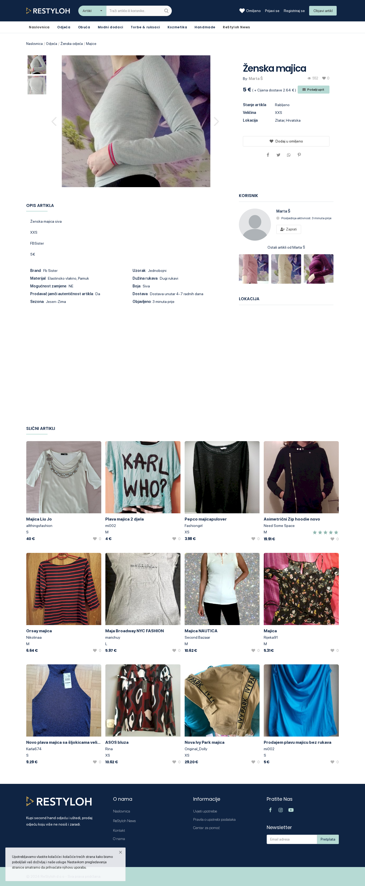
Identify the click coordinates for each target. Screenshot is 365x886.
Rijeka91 (271, 637)
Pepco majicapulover (206, 519)
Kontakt (119, 830)
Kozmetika (177, 27)
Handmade (205, 27)
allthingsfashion (39, 525)
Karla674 (34, 749)
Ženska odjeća (71, 44)
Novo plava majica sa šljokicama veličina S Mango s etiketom (63, 742)
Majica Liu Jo (39, 519)
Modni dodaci (110, 27)
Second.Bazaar (197, 637)
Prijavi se (272, 11)
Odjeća (64, 27)
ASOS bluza (117, 742)
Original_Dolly (196, 749)
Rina (109, 749)
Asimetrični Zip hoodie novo (292, 519)
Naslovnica (34, 44)
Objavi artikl (323, 11)
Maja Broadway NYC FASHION (134, 630)
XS (187, 532)
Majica (270, 630)
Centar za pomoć (206, 828)
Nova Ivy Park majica (204, 742)
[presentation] (55, 121)
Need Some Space (279, 525)
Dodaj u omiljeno (289, 141)
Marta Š (256, 78)
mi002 (110, 525)
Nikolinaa (34, 637)
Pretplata (328, 839)
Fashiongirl (194, 525)
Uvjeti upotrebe (205, 811)
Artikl (87, 11)
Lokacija (250, 120)
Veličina (249, 112)
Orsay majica (39, 630)
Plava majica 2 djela (124, 519)
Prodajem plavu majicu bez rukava (297, 742)
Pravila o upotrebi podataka (214, 819)
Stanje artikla (254, 105)
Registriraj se (294, 11)
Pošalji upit (315, 89)
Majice (91, 44)
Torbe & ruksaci (145, 27)
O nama (119, 839)
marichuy (112, 637)
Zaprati (291, 229)
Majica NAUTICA (201, 630)
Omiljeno (253, 11)
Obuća (84, 27)
